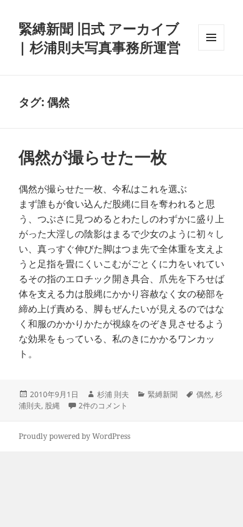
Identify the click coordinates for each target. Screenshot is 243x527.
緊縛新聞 (163, 394)
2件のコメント (103, 405)
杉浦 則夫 (113, 394)
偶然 (203, 394)
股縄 (52, 405)
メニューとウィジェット (211, 50)
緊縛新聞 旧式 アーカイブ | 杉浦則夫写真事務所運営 (100, 37)
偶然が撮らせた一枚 (93, 156)
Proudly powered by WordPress (74, 436)
